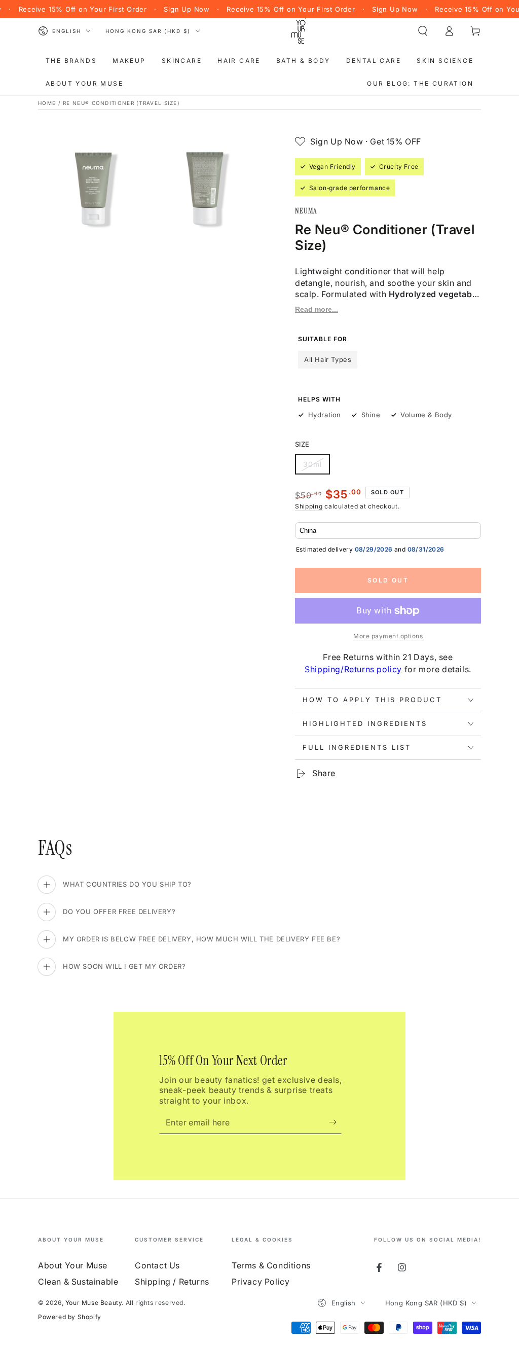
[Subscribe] (335, 1122)
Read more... (316, 309)
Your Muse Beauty (93, 1302)
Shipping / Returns (172, 1282)
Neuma (306, 210)
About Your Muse (72, 1265)
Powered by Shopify (69, 1317)
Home (47, 103)
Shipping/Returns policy (353, 669)
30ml (316, 467)
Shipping (309, 506)
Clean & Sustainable (78, 1282)
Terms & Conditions (271, 1265)
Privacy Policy (260, 1282)
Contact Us (157, 1265)
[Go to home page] (298, 31)
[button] (423, 31)
